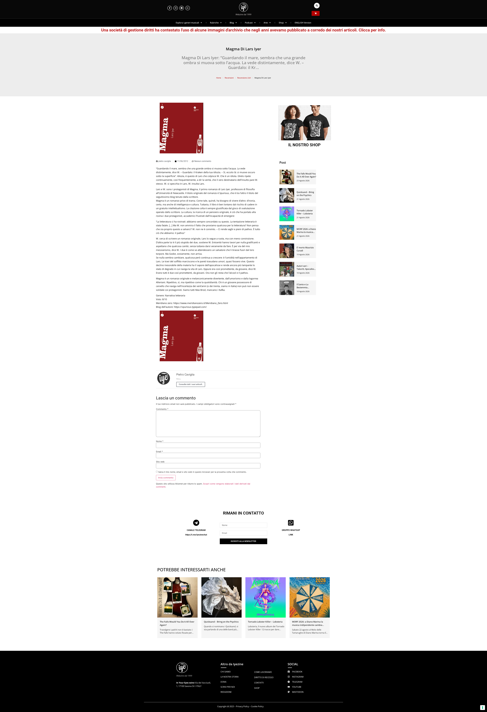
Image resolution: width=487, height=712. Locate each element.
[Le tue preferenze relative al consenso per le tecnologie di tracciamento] (482, 707)
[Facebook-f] (169, 8)
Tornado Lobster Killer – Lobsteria (265, 621)
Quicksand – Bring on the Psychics (221, 621)
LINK (291, 535)
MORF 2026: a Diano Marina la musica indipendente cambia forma (307, 625)
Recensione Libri (244, 78)
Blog (232, 22)
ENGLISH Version (303, 22)
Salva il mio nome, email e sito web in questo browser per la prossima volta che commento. (202, 472)
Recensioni (229, 78)
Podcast (249, 22)
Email (159, 451)
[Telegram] (181, 8)
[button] (317, 5)
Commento (162, 409)
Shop (281, 22)
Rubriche (214, 22)
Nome (159, 441)
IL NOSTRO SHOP (304, 144)
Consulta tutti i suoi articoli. (191, 384)
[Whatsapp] (187, 8)
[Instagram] (175, 8)
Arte (266, 22)
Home (218, 78)
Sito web (160, 462)
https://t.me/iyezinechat (196, 535)
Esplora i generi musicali (187, 22)
